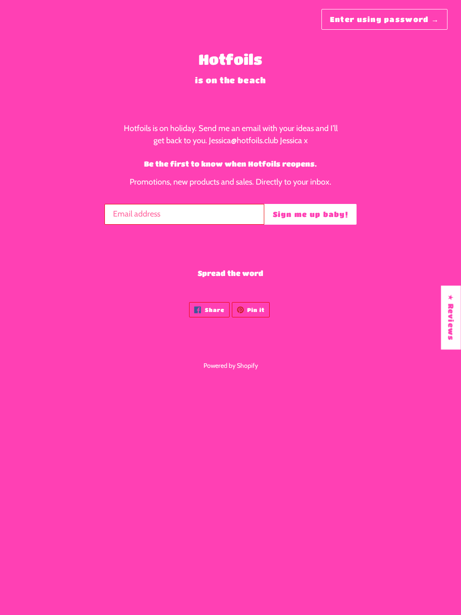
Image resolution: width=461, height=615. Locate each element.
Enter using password (384, 19)
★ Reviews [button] (451, 317)
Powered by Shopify (230, 366)
